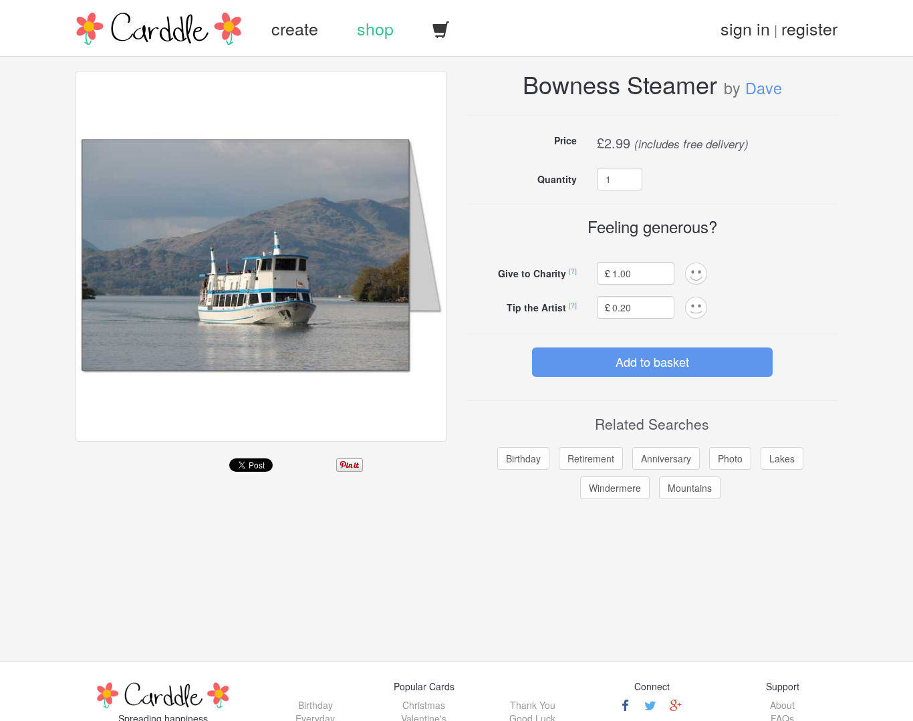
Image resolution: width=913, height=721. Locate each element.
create (294, 28)
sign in (745, 28)
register (809, 28)
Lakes (782, 458)
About (782, 705)
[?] (573, 271)
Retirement (590, 458)
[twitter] (650, 705)
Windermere (615, 487)
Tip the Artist (536, 307)
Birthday (523, 458)
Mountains (690, 487)
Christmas (423, 705)
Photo (730, 458)
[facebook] (625, 705)
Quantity (557, 179)
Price (565, 140)
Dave (763, 87)
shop (375, 28)
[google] (676, 705)
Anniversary (666, 458)
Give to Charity (532, 273)
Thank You (532, 705)
